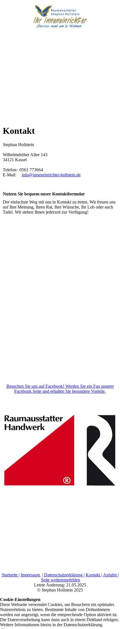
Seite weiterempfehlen (60, 579)
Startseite (10, 574)
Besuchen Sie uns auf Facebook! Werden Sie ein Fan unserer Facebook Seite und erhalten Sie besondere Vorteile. (60, 389)
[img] (60, 14)
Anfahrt (110, 574)
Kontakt (93, 574)
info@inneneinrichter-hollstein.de (51, 174)
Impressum (31, 574)
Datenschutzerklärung (64, 574)
